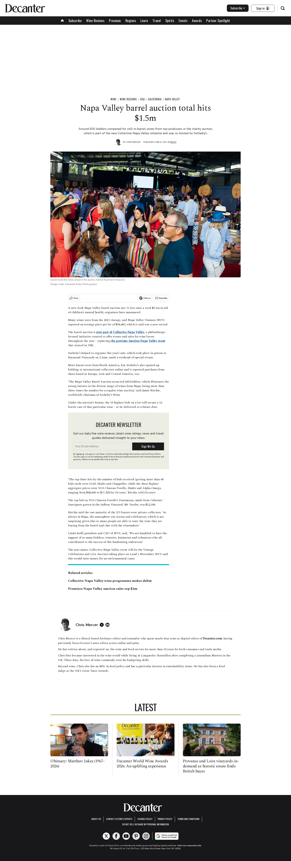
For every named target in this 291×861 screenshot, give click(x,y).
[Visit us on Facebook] (116, 836)
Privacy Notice (154, 454)
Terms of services (107, 454)
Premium (115, 20)
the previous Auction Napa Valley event (138, 341)
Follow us (147, 298)
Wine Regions (128, 99)
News (173, 142)
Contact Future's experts (119, 819)
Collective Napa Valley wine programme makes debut (110, 580)
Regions (130, 20)
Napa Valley (172, 99)
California (155, 99)
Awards (197, 20)
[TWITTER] (102, 625)
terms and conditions (188, 819)
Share (76, 298)
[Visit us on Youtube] (126, 836)
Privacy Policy (165, 819)
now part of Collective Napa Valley (120, 332)
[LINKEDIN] (108, 625)
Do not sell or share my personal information (145, 824)
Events (183, 20)
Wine (113, 99)
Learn (144, 20)
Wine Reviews (95, 20)
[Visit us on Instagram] (146, 836)
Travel (157, 20)
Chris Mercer (133, 142)
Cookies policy (144, 819)
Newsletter (163, 298)
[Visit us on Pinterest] (136, 836)
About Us (96, 819)
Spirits (169, 20)
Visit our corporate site (189, 845)
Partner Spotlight (218, 20)
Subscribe (236, 8)
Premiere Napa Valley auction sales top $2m (102, 588)
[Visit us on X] (106, 836)
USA (142, 99)
